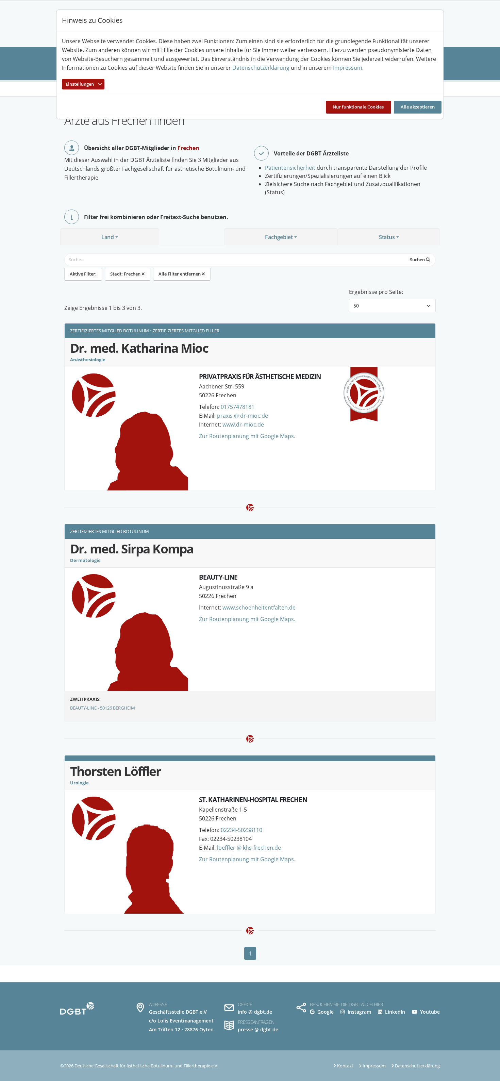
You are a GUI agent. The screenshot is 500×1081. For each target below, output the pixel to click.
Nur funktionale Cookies (358, 107)
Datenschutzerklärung (260, 67)
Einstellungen (80, 84)
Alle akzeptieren (418, 107)
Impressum (347, 67)
